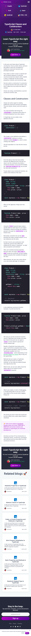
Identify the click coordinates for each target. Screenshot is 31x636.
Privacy (14, 623)
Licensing (20, 623)
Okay (27, 633)
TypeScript (9, 32)
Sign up (15, 618)
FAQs (10, 623)
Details (22, 633)
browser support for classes (11, 354)
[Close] (29, 630)
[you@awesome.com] (15, 614)
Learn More (15, 55)
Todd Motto (17, 29)
